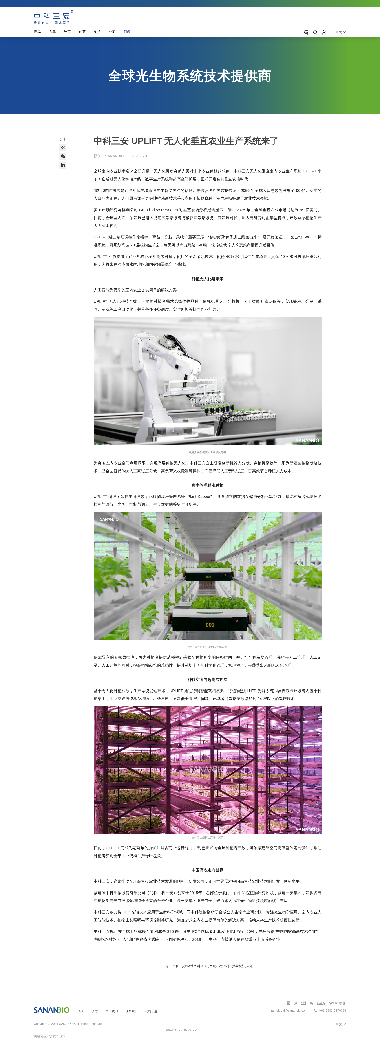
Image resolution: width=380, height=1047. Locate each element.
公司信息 (151, 1011)
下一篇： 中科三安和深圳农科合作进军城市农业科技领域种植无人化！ (207, 966)
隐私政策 (59, 1036)
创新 (82, 32)
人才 (95, 1011)
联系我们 (131, 1011)
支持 (97, 32)
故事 (67, 32)
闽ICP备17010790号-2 (181, 1030)
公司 (112, 32)
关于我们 (112, 1011)
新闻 (127, 32)
